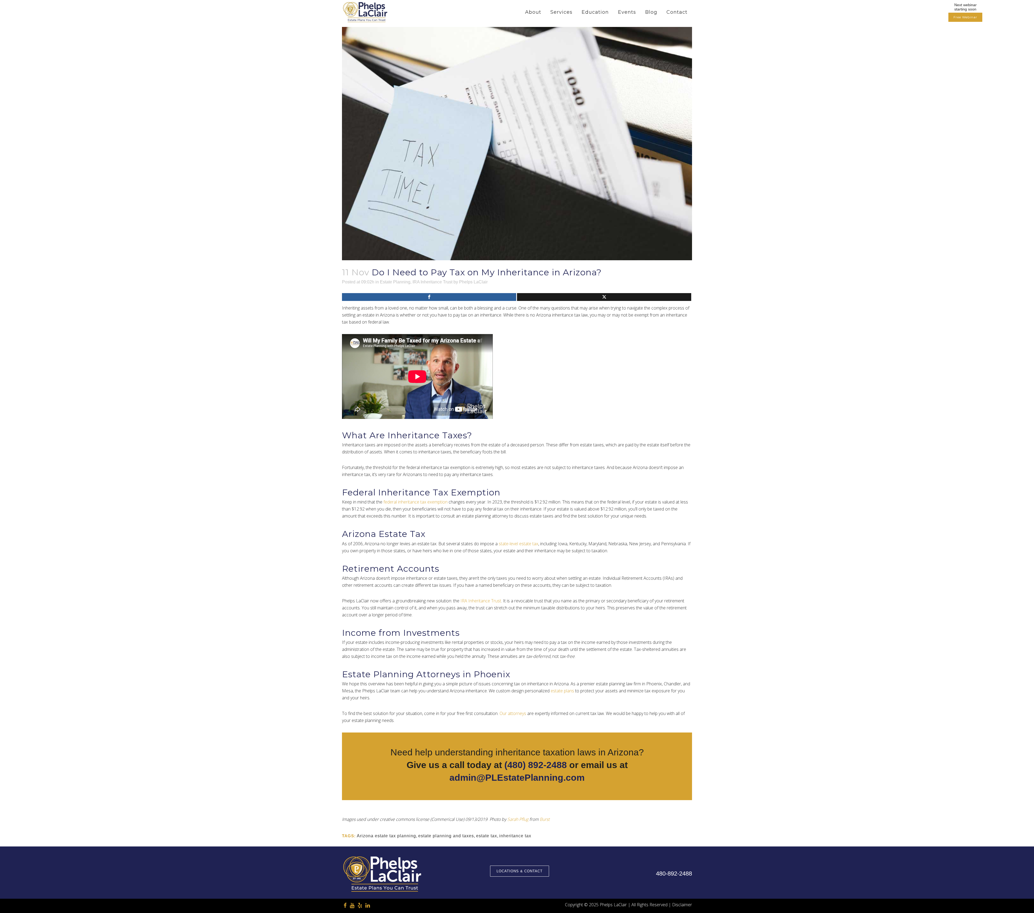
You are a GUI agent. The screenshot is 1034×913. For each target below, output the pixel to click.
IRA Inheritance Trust (432, 282)
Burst (545, 819)
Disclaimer (682, 905)
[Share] (429, 297)
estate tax (486, 836)
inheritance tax (515, 836)
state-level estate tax (518, 544)
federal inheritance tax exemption (415, 502)
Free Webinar (965, 17)
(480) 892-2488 (535, 765)
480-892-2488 (674, 873)
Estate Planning (395, 282)
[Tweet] (604, 297)
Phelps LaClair (473, 282)
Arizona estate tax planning (386, 836)
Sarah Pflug (517, 819)
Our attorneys (512, 713)
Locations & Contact (520, 871)
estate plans (562, 691)
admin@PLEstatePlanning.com (517, 777)
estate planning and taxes (446, 836)
